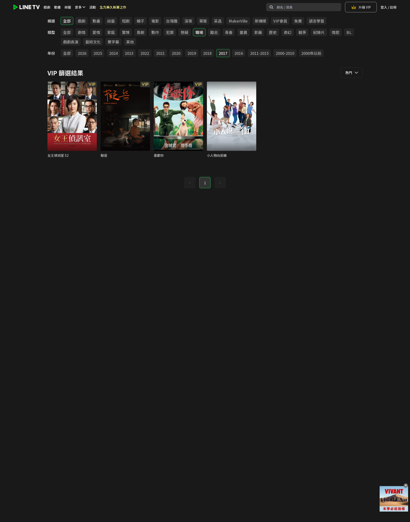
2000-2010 (285, 53)
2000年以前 (311, 53)
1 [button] (205, 182)
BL (349, 32)
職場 (199, 32)
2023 (129, 53)
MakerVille (238, 21)
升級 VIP (365, 7)
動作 (155, 32)
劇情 (81, 32)
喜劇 (140, 32)
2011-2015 (259, 53)
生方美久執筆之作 (113, 7)
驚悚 (126, 32)
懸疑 (184, 32)
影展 (258, 32)
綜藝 (68, 7)
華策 (203, 21)
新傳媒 (260, 21)
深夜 (188, 21)
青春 (229, 32)
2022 (144, 53)
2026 (82, 53)
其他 (130, 42)
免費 (298, 21)
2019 (191, 53)
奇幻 (287, 32)
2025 (97, 53)
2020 (176, 53)
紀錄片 (319, 32)
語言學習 (316, 21)
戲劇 (47, 7)
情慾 (335, 32)
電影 (155, 21)
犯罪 (170, 32)
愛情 (96, 32)
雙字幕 (113, 42)
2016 (238, 53)
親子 (140, 21)
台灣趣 (171, 21)
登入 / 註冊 (388, 7)
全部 (67, 21)
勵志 (214, 32)
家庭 (111, 32)
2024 (113, 53)
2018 (207, 53)
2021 (160, 53)
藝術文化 (93, 42)
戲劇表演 (70, 42)
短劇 (126, 21)
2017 (223, 53)
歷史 (273, 32)
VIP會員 (280, 21)
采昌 (218, 21)
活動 (92, 7)
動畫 (57, 7)
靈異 (243, 32)
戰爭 (302, 32)
